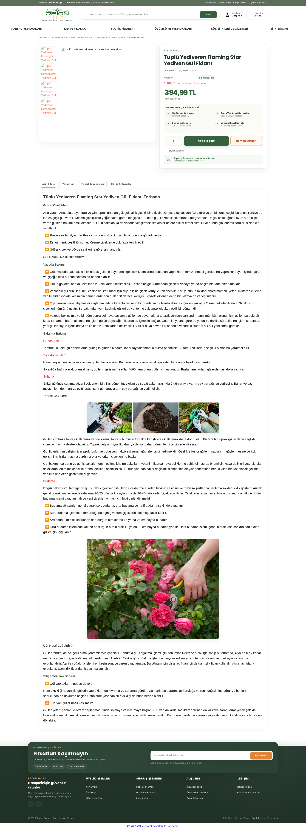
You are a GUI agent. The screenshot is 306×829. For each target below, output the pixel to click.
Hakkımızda (210, 3)
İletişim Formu (239, 786)
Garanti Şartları (189, 798)
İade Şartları (139, 798)
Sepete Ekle (206, 141)
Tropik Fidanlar (122, 29)
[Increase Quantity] (178, 141)
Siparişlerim (225, 3)
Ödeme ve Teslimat (189, 792)
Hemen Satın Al (246, 141)
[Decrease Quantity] (167, 141)
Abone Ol (261, 755)
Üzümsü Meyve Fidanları (173, 29)
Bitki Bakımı (279, 29)
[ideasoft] (134, 826)
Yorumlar (68, 184)
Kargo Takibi (239, 3)
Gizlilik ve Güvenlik (139, 792)
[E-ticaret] (152, 826)
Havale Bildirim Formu (239, 792)
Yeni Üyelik (89, 786)
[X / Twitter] (39, 804)
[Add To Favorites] (191, 150)
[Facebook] (31, 804)
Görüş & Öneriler (121, 184)
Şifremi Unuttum (89, 798)
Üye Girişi (89, 792)
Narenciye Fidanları (26, 29)
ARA (208, 14)
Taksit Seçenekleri (92, 184)
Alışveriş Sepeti (189, 786)
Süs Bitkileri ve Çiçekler (229, 29)
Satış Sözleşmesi (139, 786)
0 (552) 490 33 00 (258, 3)
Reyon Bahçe (172, 50)
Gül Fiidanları (206, 77)
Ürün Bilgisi (48, 184)
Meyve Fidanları (76, 29)
